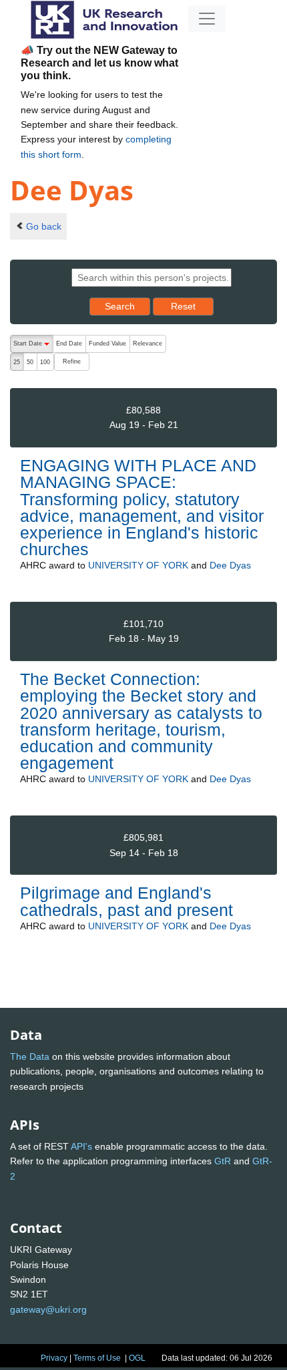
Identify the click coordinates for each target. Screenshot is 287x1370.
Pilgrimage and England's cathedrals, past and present (126, 901)
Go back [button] (43, 226)
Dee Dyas (230, 565)
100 (45, 362)
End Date (69, 343)
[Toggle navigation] (207, 18)
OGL (137, 1358)
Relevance (147, 343)
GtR (222, 1161)
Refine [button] (72, 361)
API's (81, 1146)
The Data (29, 1056)
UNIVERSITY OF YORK (138, 565)
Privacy (54, 1358)
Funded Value (107, 343)
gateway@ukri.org (48, 1309)
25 (16, 362)
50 (30, 362)
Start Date (33, 346)
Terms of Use (97, 1358)
